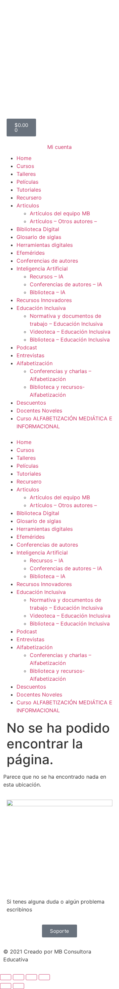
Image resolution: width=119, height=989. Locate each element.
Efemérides (31, 252)
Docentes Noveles (39, 410)
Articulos (28, 205)
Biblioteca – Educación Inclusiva (70, 339)
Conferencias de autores (47, 260)
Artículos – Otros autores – (63, 221)
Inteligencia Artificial (42, 268)
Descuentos (31, 402)
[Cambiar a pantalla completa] (18, 977)
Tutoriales (29, 189)
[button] (59, 434)
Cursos (25, 166)
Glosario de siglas (39, 237)
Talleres (26, 174)
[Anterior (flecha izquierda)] (5, 986)
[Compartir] (31, 977)
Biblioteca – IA (47, 292)
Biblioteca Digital (38, 229)
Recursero (29, 197)
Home (24, 158)
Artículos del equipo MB (60, 213)
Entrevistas (30, 355)
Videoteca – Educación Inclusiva (70, 331)
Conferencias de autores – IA (66, 284)
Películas (27, 181)
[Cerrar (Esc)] (44, 977)
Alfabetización (35, 363)
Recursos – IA (46, 276)
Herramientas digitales (45, 245)
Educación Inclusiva (41, 308)
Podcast (27, 347)
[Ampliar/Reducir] (5, 977)
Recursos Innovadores (44, 300)
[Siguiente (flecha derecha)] (18, 986)
